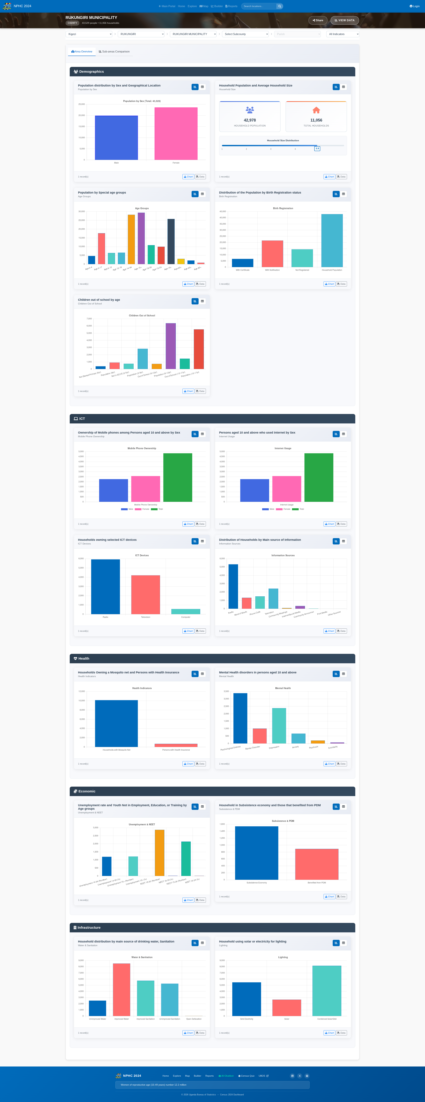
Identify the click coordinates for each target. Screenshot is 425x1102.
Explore (192, 6)
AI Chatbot (227, 1075)
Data (201, 176)
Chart (189, 176)
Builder (218, 6)
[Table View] (202, 87)
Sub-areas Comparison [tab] (116, 51)
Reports (232, 6)
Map (205, 6)
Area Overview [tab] (83, 51)
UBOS (262, 1075)
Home (181, 6)
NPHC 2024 (22, 6)
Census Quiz (247, 1075)
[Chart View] (195, 87)
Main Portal (168, 6)
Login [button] (416, 6)
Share (319, 20)
